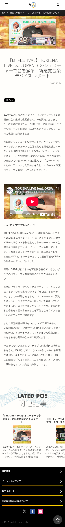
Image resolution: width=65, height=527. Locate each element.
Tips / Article (16, 13)
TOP (4, 13)
